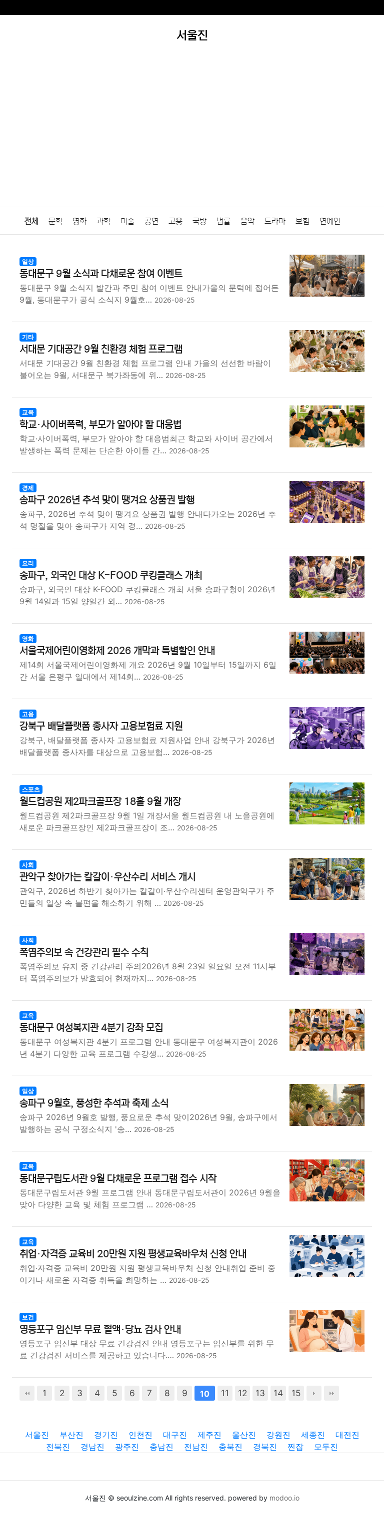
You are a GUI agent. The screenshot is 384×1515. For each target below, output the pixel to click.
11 (225, 1393)
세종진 (313, 1435)
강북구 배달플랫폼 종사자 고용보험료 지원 (101, 726)
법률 (223, 221)
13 (260, 1393)
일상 (28, 261)
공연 (151, 221)
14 (278, 1393)
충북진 (230, 1447)
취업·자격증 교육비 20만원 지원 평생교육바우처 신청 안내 (133, 1254)
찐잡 (296, 1447)
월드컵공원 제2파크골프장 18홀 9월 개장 (100, 801)
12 (242, 1393)
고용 (175, 221)
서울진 (37, 1435)
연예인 (330, 221)
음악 (247, 221)
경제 (28, 487)
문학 (55, 221)
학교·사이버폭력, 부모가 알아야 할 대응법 (101, 424)
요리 (28, 563)
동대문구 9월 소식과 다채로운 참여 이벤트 (101, 274)
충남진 (162, 1447)
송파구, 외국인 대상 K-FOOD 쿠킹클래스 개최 (111, 575)
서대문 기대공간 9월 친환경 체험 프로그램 (101, 349)
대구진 (175, 1435)
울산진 (244, 1435)
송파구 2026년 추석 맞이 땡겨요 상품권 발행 (107, 500)
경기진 (106, 1435)
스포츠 (31, 789)
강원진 (278, 1435)
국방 (199, 221)
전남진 (196, 1447)
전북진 (58, 1447)
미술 (127, 221)
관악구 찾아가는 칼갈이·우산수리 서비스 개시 (108, 877)
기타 (28, 337)
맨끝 (331, 1393)
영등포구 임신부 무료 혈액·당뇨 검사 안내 (100, 1329)
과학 (103, 221)
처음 (27, 1393)
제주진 (210, 1435)
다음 (314, 1393)
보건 (28, 1317)
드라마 (275, 221)
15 (296, 1393)
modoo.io (285, 1498)
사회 (28, 864)
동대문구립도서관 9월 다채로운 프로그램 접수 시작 (118, 1178)
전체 (31, 221)
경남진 (92, 1447)
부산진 (72, 1435)
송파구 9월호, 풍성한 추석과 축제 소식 (94, 1103)
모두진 (326, 1447)
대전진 (348, 1435)
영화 (79, 221)
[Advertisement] (192, 132)
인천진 (140, 1435)
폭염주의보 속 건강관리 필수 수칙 (84, 952)
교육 (28, 412)
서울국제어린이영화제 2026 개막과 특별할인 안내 (117, 651)
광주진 (127, 1447)
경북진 (265, 1447)
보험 (303, 221)
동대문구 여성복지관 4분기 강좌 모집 (91, 1028)
